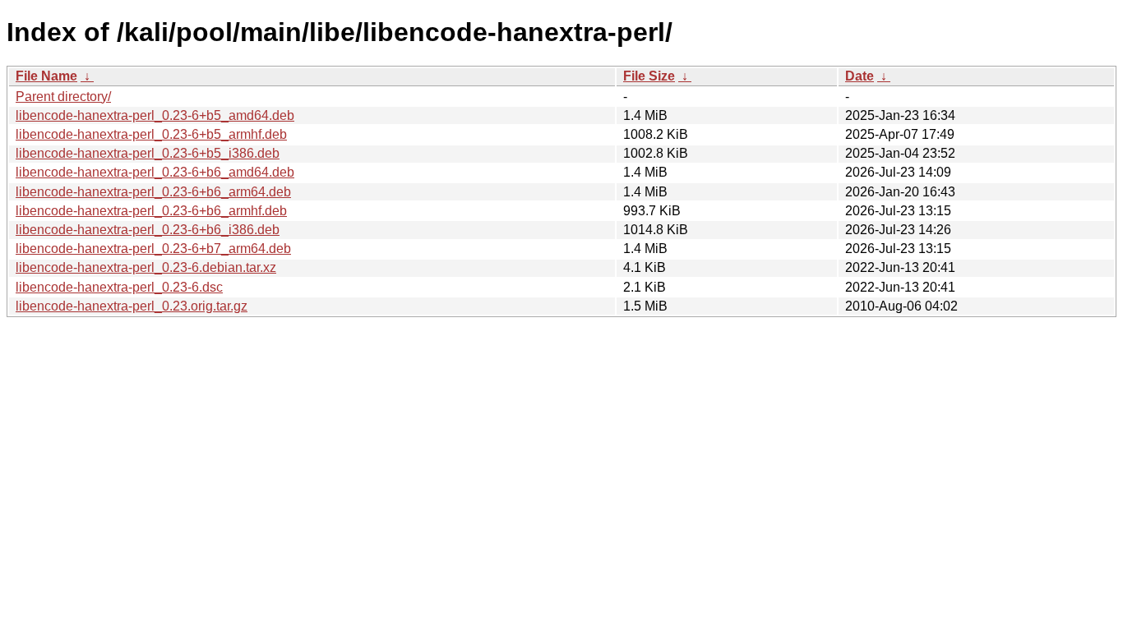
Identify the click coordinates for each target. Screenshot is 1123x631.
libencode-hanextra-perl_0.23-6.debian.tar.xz (146, 267)
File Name (46, 76)
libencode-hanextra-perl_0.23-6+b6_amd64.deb (155, 172)
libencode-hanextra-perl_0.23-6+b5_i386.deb (148, 153)
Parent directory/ (63, 97)
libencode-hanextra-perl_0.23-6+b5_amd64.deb (155, 115)
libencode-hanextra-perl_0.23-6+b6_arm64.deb (153, 192)
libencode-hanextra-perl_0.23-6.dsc (119, 287)
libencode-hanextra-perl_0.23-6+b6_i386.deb (148, 230)
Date (859, 76)
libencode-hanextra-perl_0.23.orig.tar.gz (131, 306)
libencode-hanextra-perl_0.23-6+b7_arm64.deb (153, 249)
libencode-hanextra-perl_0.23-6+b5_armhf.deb (151, 134)
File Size (649, 76)
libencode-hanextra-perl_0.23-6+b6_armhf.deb (151, 211)
